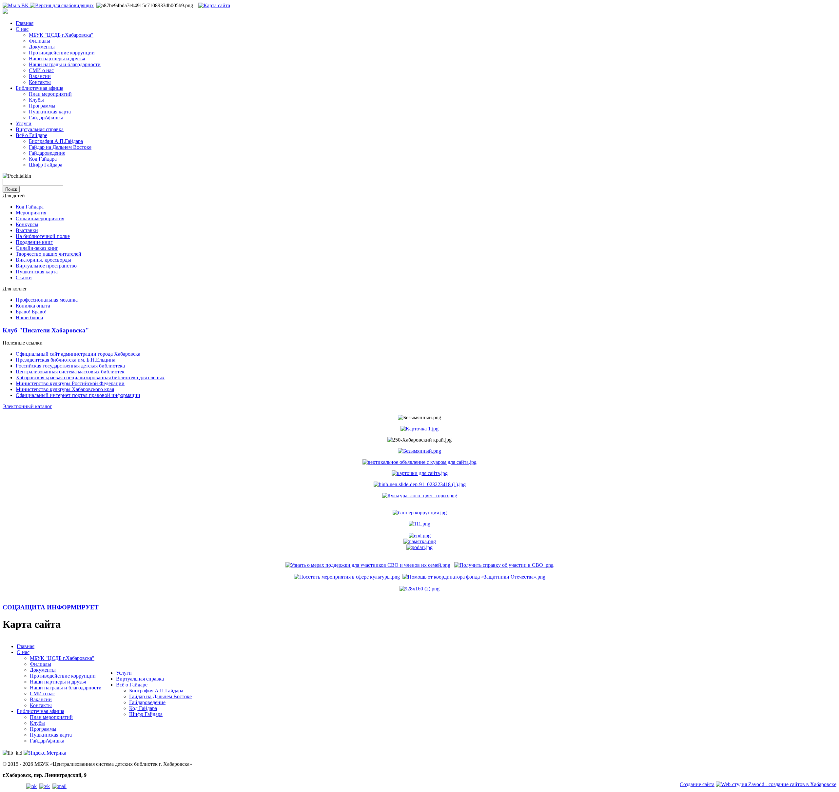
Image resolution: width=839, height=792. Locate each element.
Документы (42, 47)
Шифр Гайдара (45, 165)
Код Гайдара (43, 159)
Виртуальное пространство (46, 265)
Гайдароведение (47, 153)
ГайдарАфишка (46, 117)
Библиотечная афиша (39, 88)
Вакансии (40, 76)
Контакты (40, 82)
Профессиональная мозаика (47, 300)
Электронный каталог (27, 406)
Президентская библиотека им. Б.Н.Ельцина (65, 360)
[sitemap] (214, 5)
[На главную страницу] (5, 12)
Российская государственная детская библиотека (70, 365)
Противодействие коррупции (62, 52)
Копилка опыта (33, 305)
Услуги (23, 123)
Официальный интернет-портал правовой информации (78, 395)
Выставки (27, 230)
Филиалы (39, 41)
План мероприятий (50, 94)
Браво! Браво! (31, 311)
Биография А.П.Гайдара (56, 141)
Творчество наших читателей (48, 254)
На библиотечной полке (43, 236)
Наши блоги (29, 317)
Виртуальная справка (40, 129)
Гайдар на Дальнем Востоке (60, 147)
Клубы (36, 100)
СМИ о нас (41, 70)
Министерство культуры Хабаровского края (65, 389)
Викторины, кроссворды (43, 260)
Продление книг (34, 242)
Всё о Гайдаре (31, 135)
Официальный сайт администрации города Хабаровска (78, 354)
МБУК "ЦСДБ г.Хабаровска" (61, 35)
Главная (24, 23)
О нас (22, 29)
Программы (42, 106)
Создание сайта (697, 784)
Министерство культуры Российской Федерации (70, 383)
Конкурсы (27, 224)
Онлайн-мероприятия (40, 218)
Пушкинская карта (50, 111)
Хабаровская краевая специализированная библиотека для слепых (90, 377)
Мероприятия (31, 212)
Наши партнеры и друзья (57, 58)
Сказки (24, 277)
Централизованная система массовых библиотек (70, 371)
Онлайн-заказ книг (37, 248)
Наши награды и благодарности (65, 64)
